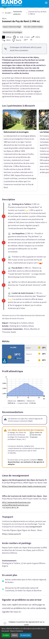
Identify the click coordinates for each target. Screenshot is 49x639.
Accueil (7, 13)
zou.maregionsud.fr (33, 480)
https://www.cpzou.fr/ (11, 488)
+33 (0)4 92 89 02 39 (10, 461)
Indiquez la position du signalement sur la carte (26, 577)
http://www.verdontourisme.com (16, 456)
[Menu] (46, 2)
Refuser (14, 635)
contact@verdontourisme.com (15, 459)
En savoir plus (25, 635)
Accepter (6, 635)
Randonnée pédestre (17, 12)
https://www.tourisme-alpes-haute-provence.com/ (24, 440)
